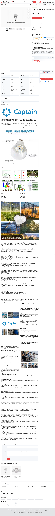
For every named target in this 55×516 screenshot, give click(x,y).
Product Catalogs (13, 484)
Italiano (23, 510)
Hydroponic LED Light (31, 498)
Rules (53, 4)
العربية (32, 510)
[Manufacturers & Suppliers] (5, 2)
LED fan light (16, 488)
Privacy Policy (40, 512)
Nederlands (29, 510)
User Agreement (32, 512)
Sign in (53, 2)
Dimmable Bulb (9, 498)
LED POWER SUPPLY (17, 489)
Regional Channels (37, 509)
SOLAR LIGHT (43, 489)
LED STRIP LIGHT (30, 489)
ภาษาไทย (41, 510)
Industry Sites (33, 509)
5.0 (43, 72)
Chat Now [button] (49, 17)
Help (39, 4)
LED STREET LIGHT (30, 488)
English (7, 510)
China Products (11, 509)
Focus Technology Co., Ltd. (22, 512)
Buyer (35, 4)
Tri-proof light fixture (3, 488)
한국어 (34, 510)
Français (16, 510)
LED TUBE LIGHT (3, 489)
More (1, 506)
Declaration (36, 512)
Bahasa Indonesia (51, 510)
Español (10, 510)
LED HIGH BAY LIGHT (30, 486)
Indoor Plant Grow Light (23, 498)
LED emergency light (3, 486)
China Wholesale (24, 509)
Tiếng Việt (47, 510)
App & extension (44, 4)
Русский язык (19, 510)
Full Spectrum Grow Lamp (39, 498)
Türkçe (44, 510)
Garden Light (3, 498)
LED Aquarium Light (15, 498)
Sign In (33, 67)
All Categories (4, 4)
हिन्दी (39, 510)
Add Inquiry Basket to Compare (15, 31)
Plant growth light (43, 486)
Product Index (42, 509)
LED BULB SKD (16, 486)
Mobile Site (46, 509)
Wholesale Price (29, 509)
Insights (49, 509)
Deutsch (26, 510)
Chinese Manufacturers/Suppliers (17, 509)
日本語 (37, 510)
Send (8, 458)
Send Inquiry (37, 17)
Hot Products (6, 509)
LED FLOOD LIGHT (43, 488)
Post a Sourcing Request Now (25, 458)
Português (13, 510)
